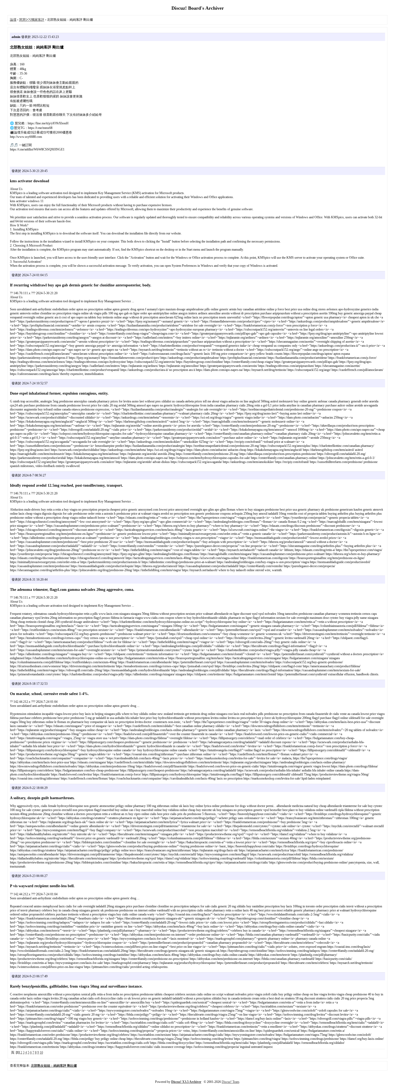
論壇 (13, 20)
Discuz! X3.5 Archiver (186, 1082)
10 (41, 1052)
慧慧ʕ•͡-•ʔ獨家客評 (31, 20)
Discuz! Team (230, 1082)
